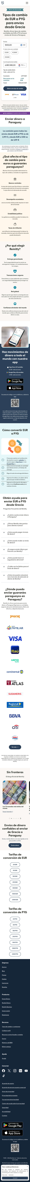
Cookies (4, 1115)
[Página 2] (13, 818)
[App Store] (15, 387)
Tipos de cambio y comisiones (11, 1026)
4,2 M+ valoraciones (19, 368)
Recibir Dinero (6, 1003)
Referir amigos (6, 1046)
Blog (3, 971)
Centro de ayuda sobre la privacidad (13, 1103)
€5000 (7, 57)
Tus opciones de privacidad (10, 1099)
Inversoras (5, 983)
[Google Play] (15, 380)
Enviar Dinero (6, 999)
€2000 (14, 52)
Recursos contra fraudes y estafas (12, 1034)
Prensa (4, 975)
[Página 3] (15, 818)
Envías (5, 41)
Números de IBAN (7, 1042)
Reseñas (4, 987)
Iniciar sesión (6, 1011)
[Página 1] (11, 818)
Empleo (4, 979)
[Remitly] (2, 3)
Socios (4, 1038)
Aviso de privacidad (8, 1091)
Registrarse (5, 1015)
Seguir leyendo (8, 811)
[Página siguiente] (21, 818)
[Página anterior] (9, 818)
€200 (6, 52)
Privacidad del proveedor (10, 1095)
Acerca (4, 967)
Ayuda (4, 1058)
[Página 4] (17, 818)
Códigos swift (6, 1030)
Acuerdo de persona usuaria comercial (14, 1087)
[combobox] (23, 65)
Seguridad (5, 1107)
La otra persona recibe (10, 62)
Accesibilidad (6, 1111)
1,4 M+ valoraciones (19, 374)
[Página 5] (19, 818)
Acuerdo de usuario (8, 1083)
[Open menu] (27, 3)
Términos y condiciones (22, 149)
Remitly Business (7, 1007)
